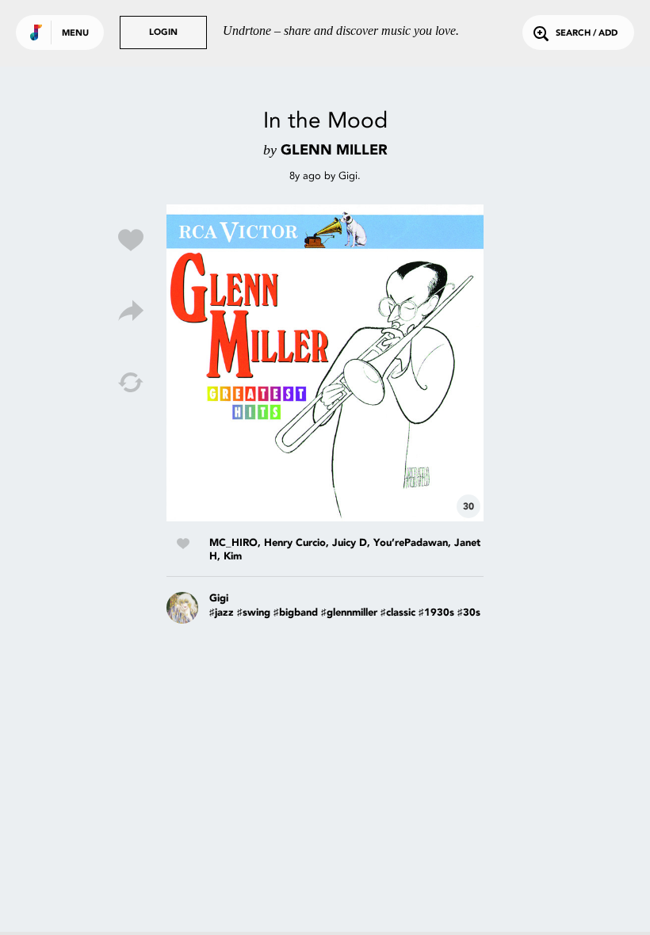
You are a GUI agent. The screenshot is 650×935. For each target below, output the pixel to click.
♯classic (397, 613)
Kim (233, 556)
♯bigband (295, 613)
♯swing (253, 613)
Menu (75, 33)
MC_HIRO (233, 543)
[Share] (130, 311)
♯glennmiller (349, 613)
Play (325, 363)
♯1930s (436, 613)
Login (163, 33)
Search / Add (587, 33)
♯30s (468, 613)
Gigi (348, 175)
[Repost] (130, 382)
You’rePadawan (410, 543)
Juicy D (349, 543)
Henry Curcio (295, 543)
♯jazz (221, 613)
